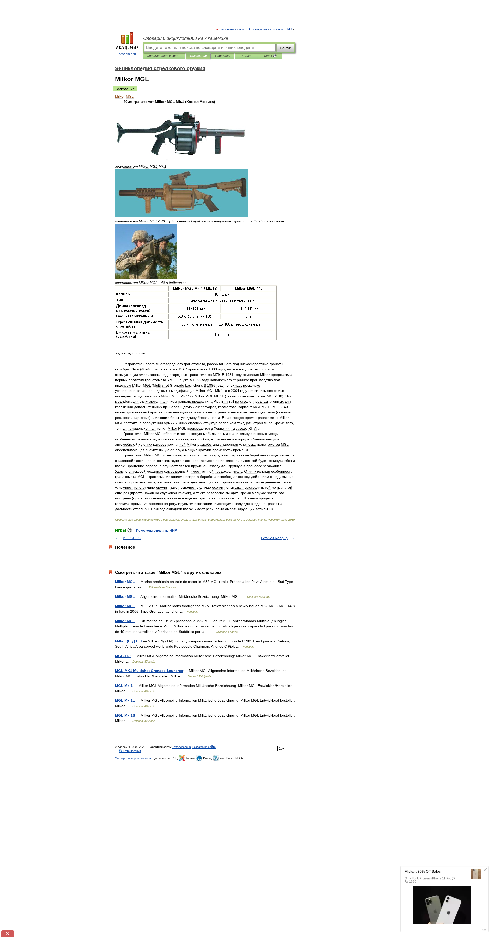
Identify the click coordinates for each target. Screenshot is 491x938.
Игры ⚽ (270, 56)
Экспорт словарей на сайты (133, 758)
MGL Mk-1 (124, 686)
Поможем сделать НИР (156, 530)
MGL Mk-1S (125, 715)
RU (289, 29)
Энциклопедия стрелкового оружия (164, 56)
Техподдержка (181, 746)
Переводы (222, 56)
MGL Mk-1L (125, 700)
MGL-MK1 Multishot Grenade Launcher (149, 671)
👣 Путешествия (130, 750)
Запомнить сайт (232, 29)
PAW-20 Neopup (274, 538)
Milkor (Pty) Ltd (128, 641)
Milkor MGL (125, 582)
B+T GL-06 (132, 538)
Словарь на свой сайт (266, 29)
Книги (246, 56)
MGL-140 (123, 656)
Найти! (285, 48)
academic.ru (127, 54)
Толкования (198, 56)
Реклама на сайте (204, 746)
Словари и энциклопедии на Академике (185, 38)
